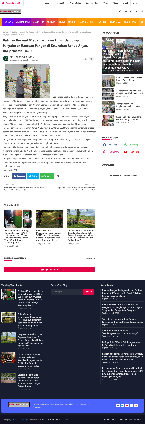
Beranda (6, 32)
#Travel (105, 3)
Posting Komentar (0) (49, 269)
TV (43, 22)
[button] (142, 22)
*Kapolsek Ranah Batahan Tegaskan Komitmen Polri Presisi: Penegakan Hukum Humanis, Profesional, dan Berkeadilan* (81, 235)
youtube (135, 151)
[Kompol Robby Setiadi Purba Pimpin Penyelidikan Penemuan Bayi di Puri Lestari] (108, 81)
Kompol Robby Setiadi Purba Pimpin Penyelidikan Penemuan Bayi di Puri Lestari (129, 81)
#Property (137, 3)
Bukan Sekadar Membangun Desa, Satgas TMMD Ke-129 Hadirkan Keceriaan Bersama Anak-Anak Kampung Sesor (48, 235)
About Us (48, 3)
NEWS (62, 22)
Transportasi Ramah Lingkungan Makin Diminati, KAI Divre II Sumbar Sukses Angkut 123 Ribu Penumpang (129, 107)
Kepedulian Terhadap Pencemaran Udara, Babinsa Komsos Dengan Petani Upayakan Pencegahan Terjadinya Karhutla (122, 356)
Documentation (91, 3)
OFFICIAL (51, 22)
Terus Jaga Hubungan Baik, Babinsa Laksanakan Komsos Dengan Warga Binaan (123, 320)
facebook (113, 144)
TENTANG (8, 22)
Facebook (21, 176)
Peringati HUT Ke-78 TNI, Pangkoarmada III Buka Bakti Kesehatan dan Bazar (122, 343)
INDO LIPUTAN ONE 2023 (52, 419)
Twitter (35, 176)
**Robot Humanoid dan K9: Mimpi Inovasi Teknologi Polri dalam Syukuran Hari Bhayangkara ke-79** (129, 94)
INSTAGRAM (115, 22)
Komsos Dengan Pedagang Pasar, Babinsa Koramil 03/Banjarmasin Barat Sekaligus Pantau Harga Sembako (122, 293)
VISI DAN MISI (23, 22)
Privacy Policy (75, 3)
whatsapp (135, 144)
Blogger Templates (20, 419)
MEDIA (36, 22)
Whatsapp (48, 176)
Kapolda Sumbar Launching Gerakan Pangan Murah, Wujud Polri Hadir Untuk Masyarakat (128, 121)
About (113, 419)
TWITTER (102, 22)
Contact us (60, 3)
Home (106, 419)
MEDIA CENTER (85, 22)
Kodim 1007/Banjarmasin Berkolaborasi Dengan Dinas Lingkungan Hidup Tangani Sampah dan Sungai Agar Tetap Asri (122, 307)
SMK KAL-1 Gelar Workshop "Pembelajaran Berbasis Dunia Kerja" (120, 332)
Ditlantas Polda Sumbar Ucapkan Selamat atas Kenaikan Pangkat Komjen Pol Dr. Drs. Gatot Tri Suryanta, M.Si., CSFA (30, 360)
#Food (115, 3)
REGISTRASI (130, 22)
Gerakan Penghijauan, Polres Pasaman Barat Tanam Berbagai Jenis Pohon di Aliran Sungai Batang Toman (29, 380)
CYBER (71, 22)
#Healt (125, 3)
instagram (114, 151)
